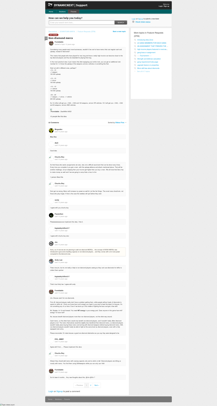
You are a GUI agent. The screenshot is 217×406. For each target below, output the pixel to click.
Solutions (62, 11)
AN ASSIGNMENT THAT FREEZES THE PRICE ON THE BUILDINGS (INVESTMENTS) (168, 46)
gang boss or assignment (146, 52)
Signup (140, 19)
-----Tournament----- (144, 55)
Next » (96, 385)
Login (134, 19)
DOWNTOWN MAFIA (67, 31)
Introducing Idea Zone (145, 40)
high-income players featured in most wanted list (154, 49)
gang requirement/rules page (147, 62)
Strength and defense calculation (149, 59)
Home (51, 11)
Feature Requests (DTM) (87, 31)
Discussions (52, 31)
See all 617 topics (143, 71)
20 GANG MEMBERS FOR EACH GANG (151, 43)
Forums (73, 11)
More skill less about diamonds (148, 68)
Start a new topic (119, 31)
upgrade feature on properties (148, 65)
